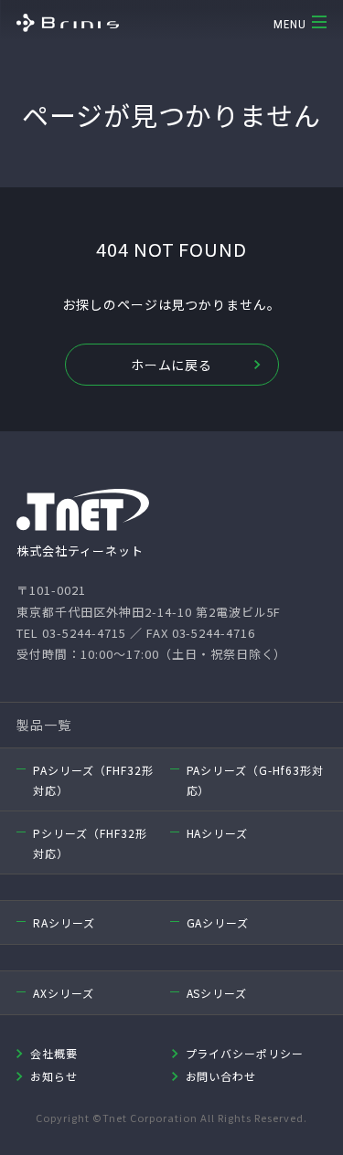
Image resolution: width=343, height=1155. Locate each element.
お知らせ (54, 1076)
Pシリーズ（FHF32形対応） (90, 843)
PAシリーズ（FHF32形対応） (93, 780)
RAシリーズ (64, 922)
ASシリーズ (217, 993)
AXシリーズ (63, 993)
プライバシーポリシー (245, 1053)
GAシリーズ (218, 922)
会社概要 (54, 1053)
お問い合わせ (221, 1076)
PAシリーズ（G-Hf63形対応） (256, 780)
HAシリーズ (218, 833)
